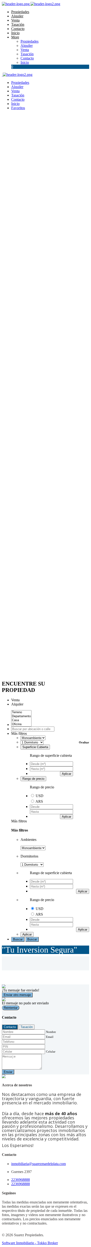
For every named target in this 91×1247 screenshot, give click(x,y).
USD (39, 796)
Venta (15, 20)
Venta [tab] (15, 700)
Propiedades (20, 12)
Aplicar (66, 774)
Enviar (8, 1072)
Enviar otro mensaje (17, 995)
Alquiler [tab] (17, 704)
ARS (39, 801)
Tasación (17, 24)
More (15, 37)
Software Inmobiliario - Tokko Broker (30, 1243)
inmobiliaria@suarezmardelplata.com (38, 1164)
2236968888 (20, 1180)
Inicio (15, 33)
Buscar (18, 939)
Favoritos (18, 108)
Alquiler (17, 16)
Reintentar (11, 1007)
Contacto (17, 29)
